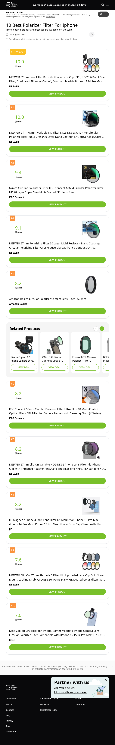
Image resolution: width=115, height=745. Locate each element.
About (9, 704)
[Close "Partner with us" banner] (106, 680)
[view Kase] (19, 617)
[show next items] (101, 328)
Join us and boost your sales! (70, 692)
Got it (103, 14)
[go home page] (12, 4)
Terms (9, 726)
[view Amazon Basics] (19, 285)
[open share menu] (92, 34)
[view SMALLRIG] (55, 345)
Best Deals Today (48, 709)
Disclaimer (11, 731)
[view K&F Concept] (19, 174)
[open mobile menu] (107, 5)
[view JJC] (19, 506)
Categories (80, 704)
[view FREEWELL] (85, 345)
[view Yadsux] (24, 345)
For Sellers (45, 704)
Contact (10, 709)
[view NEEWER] (20, 63)
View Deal (24, 367)
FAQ (8, 715)
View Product (57, 93)
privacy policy (50, 17)
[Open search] (102, 4)
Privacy (9, 720)
